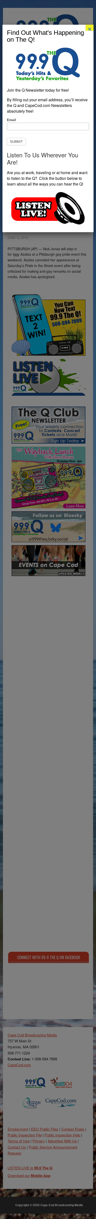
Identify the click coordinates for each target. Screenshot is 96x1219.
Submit (16, 142)
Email (11, 120)
